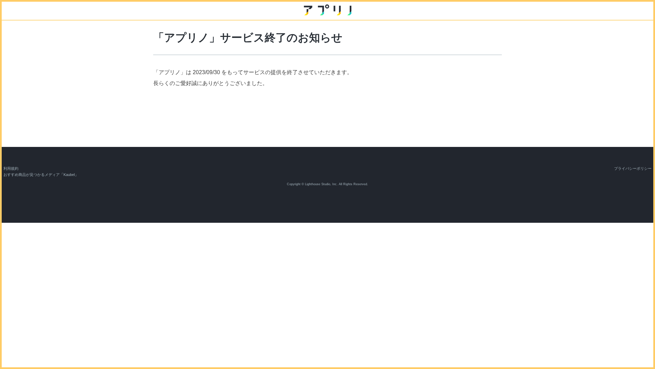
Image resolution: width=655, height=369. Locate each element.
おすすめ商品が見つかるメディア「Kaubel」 (40, 175)
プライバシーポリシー (633, 168)
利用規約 (10, 168)
